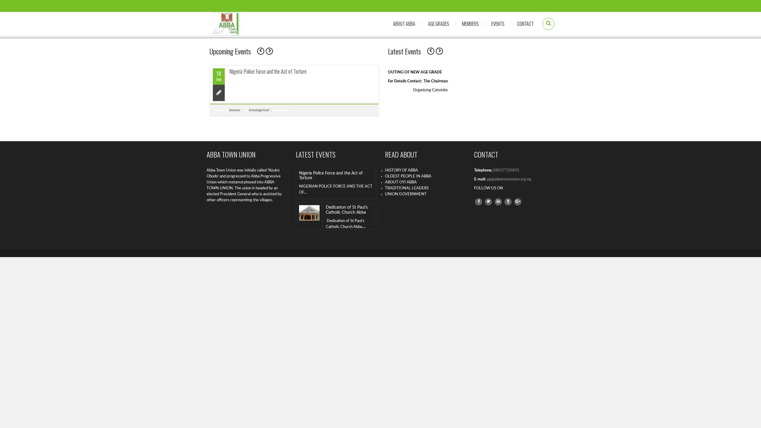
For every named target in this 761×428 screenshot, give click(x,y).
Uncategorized (259, 110)
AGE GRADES (438, 23)
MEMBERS (470, 23)
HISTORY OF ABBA (401, 170)
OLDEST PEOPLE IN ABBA (408, 176)
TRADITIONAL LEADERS (407, 188)
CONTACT (525, 23)
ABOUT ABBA (404, 23)
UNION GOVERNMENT (406, 194)
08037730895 (506, 170)
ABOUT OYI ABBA (401, 182)
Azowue (234, 110)
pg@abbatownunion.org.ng (509, 179)
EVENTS (497, 23)
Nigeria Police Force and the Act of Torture (267, 71)
